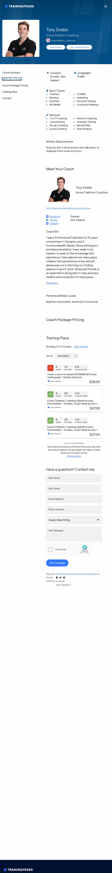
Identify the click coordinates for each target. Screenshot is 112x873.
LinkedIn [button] (54, 223)
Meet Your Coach (11, 79)
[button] (57, 577)
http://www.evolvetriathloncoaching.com (78, 574)
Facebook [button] (55, 216)
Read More (52, 283)
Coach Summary (11, 72)
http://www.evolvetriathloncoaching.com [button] (68, 208)
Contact (7, 98)
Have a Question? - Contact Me (63, 40)
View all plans (81, 346)
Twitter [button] (53, 220)
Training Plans (10, 91)
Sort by (49, 356)
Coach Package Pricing (15, 85)
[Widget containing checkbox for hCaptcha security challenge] (68, 549)
